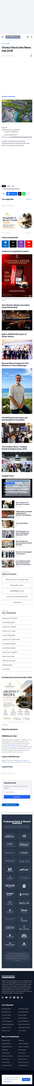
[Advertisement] (17, 17)
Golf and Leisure (8, 648)
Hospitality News (9, 627)
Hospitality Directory (24, 1027)
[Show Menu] (2, 37)
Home (3, 43)
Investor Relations (23, 1065)
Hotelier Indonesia (8, 96)
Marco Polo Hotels (23, 1062)
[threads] (22, 997)
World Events (5, 1053)
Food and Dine (6, 1018)
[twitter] (2, 997)
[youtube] (6, 997)
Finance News (7, 665)
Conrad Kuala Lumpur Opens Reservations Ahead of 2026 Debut (23, 562)
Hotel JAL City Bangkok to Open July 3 (24, 553)
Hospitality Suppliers (11, 639)
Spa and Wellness (9, 643)
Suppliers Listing (6, 1027)
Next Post (28, 233)
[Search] (31, 37)
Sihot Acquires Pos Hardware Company (22, 503)
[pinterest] (18, 997)
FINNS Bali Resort (12, 745)
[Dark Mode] (28, 37)
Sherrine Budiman (22, 523)
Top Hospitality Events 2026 (17, 579)
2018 (8, 43)
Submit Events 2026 (24, 1024)
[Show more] (28, 193)
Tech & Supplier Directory (17, 596)
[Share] (30, 56)
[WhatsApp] (24, 193)
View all (28, 199)
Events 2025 (21, 1053)
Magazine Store (17, 585)
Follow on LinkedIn (10, 804)
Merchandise (22, 1050)
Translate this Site (7, 1065)
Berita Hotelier (8, 656)
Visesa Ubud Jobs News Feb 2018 (10, 188)
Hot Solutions (5, 1059)
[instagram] (10, 997)
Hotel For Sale (6, 1030)
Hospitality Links (6, 1043)
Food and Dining (8, 622)
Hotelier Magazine (7, 1021)
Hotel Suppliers (22, 1018)
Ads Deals (17, 602)
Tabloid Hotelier (9, 660)
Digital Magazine (8, 635)
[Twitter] (19, 193)
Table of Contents (23, 1046)
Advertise (21, 1040)
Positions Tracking (23, 1043)
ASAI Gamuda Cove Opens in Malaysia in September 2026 (22, 533)
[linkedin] (14, 997)
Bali (13, 186)
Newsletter (5, 1050)
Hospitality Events (9, 618)
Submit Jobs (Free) (23, 1056)
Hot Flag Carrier (22, 1059)
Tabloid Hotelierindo (7, 1024)
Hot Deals (6, 669)
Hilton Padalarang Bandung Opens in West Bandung (24, 543)
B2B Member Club (17, 591)
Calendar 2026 (6, 1040)
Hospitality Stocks (7, 1046)
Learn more (7, 1081)
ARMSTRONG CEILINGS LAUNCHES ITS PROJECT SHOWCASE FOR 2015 (24, 513)
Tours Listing (21, 1030)
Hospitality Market (10, 652)
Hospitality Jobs (8, 631)
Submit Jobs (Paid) (7, 1056)
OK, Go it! (26, 1079)
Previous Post (7, 233)
